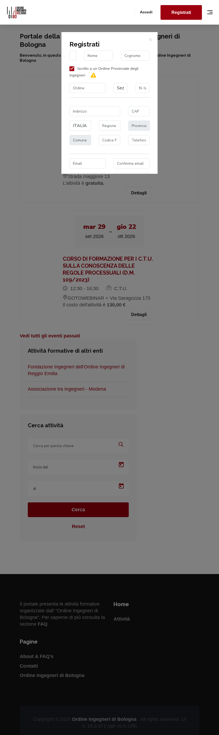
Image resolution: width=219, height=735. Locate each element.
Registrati (181, 12)
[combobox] (87, 88)
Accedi (146, 12)
